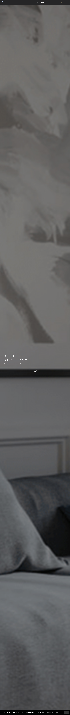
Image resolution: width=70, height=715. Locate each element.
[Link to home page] (8, 3)
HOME (33, 2)
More (57, 3)
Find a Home (40, 2)
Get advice (50, 3)
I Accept (66, 712)
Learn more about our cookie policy (51, 712)
